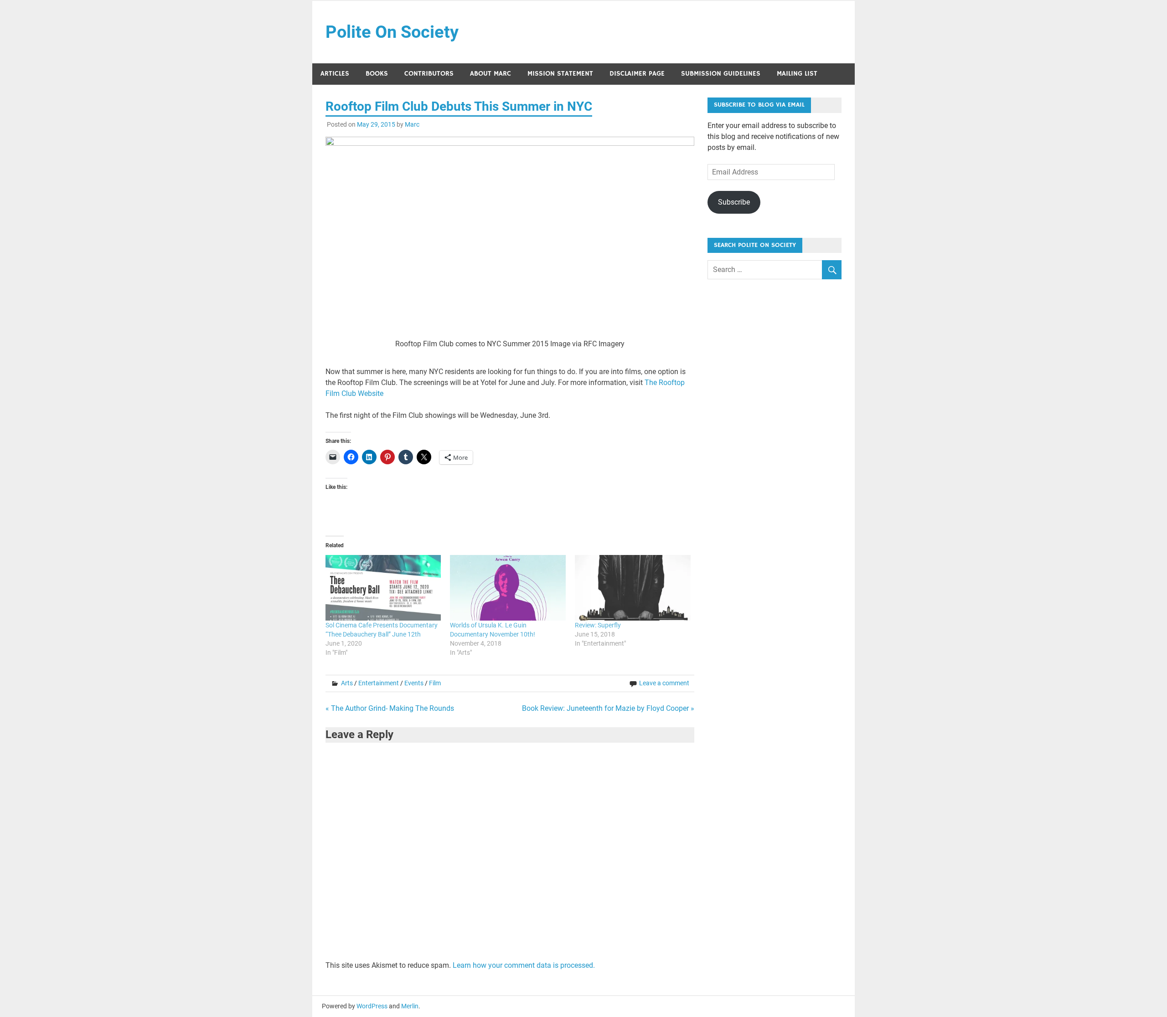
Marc (412, 124)
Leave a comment (664, 683)
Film (435, 683)
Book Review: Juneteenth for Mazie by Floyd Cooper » (608, 708)
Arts (347, 683)
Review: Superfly (598, 625)
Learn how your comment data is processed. (524, 965)
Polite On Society (392, 32)
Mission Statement (560, 73)
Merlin (409, 1006)
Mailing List (797, 73)
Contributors (429, 73)
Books (377, 73)
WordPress (371, 1006)
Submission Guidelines (720, 73)
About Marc (490, 73)
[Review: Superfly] (633, 588)
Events (413, 683)
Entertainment (378, 683)
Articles (334, 73)
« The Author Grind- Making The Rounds (389, 708)
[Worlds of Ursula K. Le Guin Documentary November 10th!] (508, 588)
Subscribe (734, 202)
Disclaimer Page (637, 73)
